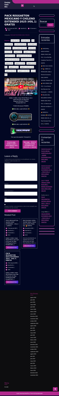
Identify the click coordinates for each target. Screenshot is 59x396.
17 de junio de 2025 (13, 228)
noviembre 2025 (34, 318)
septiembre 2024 (34, 351)
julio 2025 (32, 328)
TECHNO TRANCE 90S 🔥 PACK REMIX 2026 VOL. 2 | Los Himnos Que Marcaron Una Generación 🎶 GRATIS (46, 86)
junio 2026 (32, 302)
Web (5, 198)
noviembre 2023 (34, 375)
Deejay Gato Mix (7, 4)
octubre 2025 (33, 321)
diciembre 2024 (34, 344)
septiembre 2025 (34, 323)
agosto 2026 (33, 297)
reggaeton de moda (10, 55)
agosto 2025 (33, 325)
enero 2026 (33, 314)
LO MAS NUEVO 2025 (20, 44)
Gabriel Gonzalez (46, 149)
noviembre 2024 (34, 347)
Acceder (6, 387)
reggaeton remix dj (13, 67)
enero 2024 (33, 370)
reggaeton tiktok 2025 (10, 71)
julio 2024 (32, 356)
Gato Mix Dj (23, 28)
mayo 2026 (33, 304)
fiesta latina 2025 (25, 40)
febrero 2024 (33, 368)
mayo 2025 (33, 332)
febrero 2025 (33, 339)
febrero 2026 (33, 311)
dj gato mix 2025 (15, 40)
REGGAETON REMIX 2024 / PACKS (19, 35)
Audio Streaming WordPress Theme (24, 393)
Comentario (7, 162)
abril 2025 (32, 335)
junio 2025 (32, 330)
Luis (42, 180)
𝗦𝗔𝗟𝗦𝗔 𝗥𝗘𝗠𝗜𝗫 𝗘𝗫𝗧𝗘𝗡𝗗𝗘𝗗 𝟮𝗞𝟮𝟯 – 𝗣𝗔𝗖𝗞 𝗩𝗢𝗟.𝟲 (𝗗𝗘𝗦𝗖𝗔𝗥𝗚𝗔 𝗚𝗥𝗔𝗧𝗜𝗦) (46, 172)
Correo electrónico (9, 190)
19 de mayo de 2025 (13, 263)
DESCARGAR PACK (12, 248)
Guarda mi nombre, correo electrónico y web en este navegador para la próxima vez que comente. (20, 207)
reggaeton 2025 (18, 52)
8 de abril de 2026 (29, 228)
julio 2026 (32, 299)
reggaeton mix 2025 (19, 63)
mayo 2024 (33, 361)
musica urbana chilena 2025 (19, 48)
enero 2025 (33, 342)
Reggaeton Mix (9, 63)
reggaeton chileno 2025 (29, 52)
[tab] (22, 6)
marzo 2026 (33, 309)
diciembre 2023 (34, 372)
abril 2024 (32, 363)
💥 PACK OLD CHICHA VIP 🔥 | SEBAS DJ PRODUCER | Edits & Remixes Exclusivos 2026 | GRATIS (46, 71)
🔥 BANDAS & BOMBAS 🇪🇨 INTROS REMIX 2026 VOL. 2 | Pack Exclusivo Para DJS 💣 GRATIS (46, 118)
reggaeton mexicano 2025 (27, 59)
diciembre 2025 (34, 316)
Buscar (50, 24)
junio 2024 (32, 358)
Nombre (6, 183)
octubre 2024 (33, 349)
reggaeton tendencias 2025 (27, 67)
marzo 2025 (33, 337)
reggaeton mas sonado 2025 (12, 59)
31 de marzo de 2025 (12, 28)
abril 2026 (32, 307)
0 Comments (11, 232)
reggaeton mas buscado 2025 (24, 55)
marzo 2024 (33, 365)
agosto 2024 (33, 354)
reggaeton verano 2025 (23, 71)
